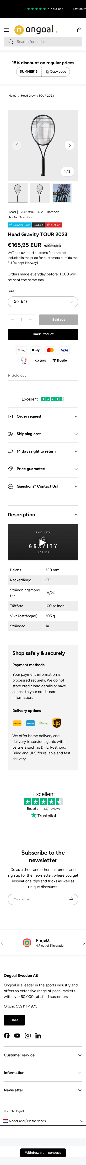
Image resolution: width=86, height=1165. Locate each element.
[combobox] (43, 42)
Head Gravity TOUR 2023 (37, 95)
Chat (14, 1020)
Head (12, 212)
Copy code (58, 72)
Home (12, 95)
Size (11, 291)
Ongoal (19, 1111)
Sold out (58, 320)
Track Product (43, 334)
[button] (79, 30)
